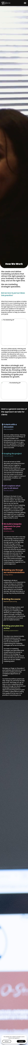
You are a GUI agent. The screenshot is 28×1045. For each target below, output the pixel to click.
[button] (25, 3)
